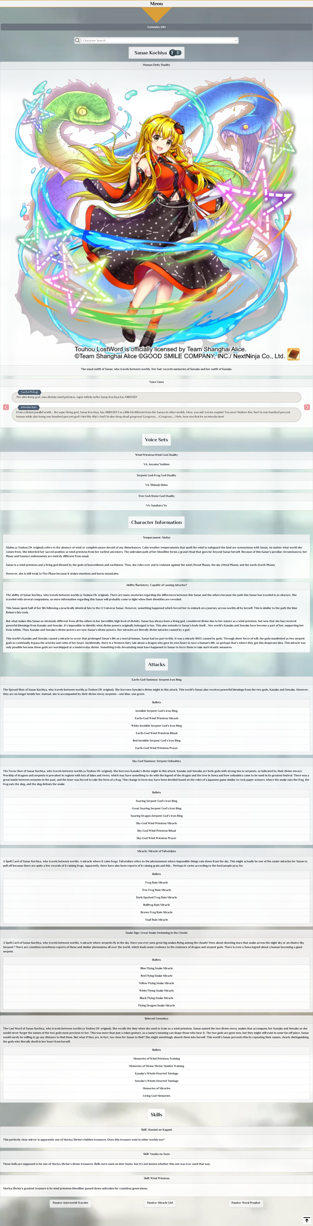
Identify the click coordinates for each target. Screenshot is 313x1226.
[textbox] (160, 40)
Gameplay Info (156, 27)
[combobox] (159, 40)
